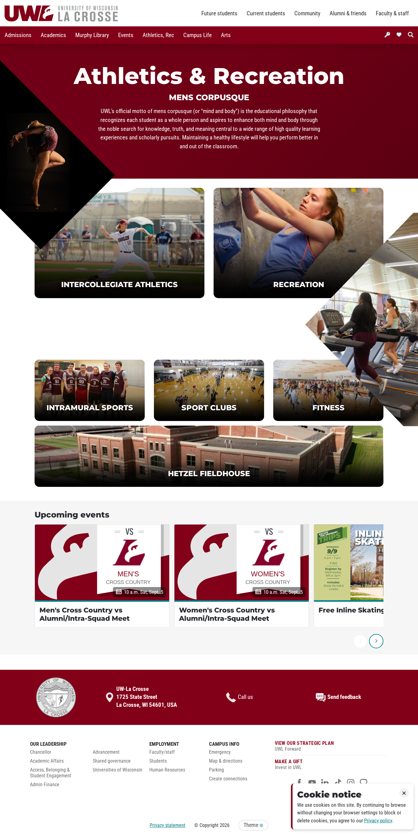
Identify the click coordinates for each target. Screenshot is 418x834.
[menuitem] (18, 35)
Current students (266, 13)
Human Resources (167, 770)
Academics (53, 35)
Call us (245, 697)
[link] (119, 243)
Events (125, 35)
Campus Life (197, 35)
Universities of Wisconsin (117, 770)
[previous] (360, 641)
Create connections (228, 779)
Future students (219, 13)
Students (158, 761)
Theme (251, 825)
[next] (376, 641)
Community (307, 13)
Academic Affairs (47, 761)
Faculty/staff (162, 752)
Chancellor (40, 752)
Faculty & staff (392, 13)
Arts (226, 35)
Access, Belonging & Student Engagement (50, 773)
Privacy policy (378, 821)
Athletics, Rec (158, 35)
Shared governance (112, 761)
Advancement (106, 752)
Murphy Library (92, 35)
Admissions (18, 35)
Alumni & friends (348, 13)
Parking (216, 770)
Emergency (220, 752)
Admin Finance (44, 784)
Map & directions (225, 761)
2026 (225, 825)
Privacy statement (167, 825)
